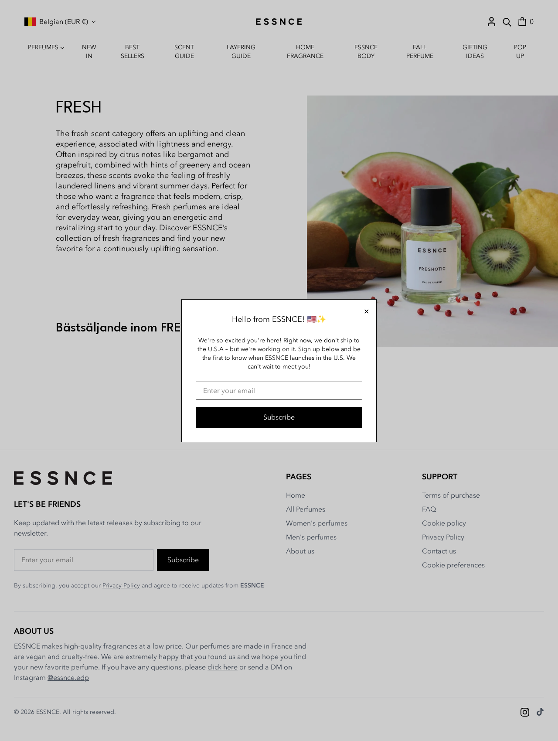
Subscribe (279, 417)
